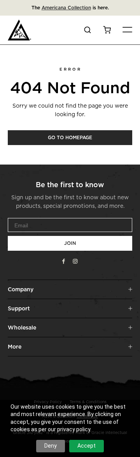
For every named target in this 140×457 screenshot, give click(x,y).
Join (70, 243)
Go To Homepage (70, 137)
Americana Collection (66, 8)
